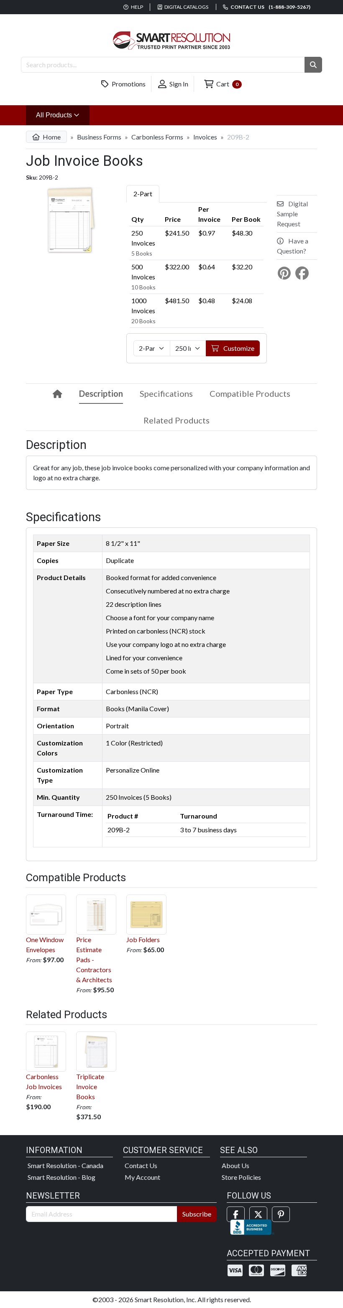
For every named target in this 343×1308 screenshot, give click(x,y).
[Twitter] (258, 1214)
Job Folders (143, 939)
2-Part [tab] (142, 194)
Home (51, 137)
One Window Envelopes (45, 944)
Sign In (178, 84)
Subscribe (196, 1214)
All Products (63, 115)
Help (136, 7)
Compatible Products (250, 393)
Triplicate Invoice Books (90, 1086)
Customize (238, 348)
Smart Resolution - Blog (61, 1177)
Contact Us (141, 1165)
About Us (235, 1165)
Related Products (176, 420)
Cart (226, 84)
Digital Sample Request (292, 214)
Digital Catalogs (186, 7)
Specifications (166, 393)
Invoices (205, 137)
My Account (142, 1177)
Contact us (270, 7)
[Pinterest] (281, 1214)
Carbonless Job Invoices (44, 1081)
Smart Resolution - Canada (65, 1165)
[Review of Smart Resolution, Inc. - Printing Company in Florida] (252, 1226)
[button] (313, 65)
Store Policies (241, 1177)
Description (101, 393)
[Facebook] (236, 1214)
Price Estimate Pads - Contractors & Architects (94, 959)
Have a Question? (292, 246)
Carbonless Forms (157, 137)
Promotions (128, 84)
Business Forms (99, 137)
